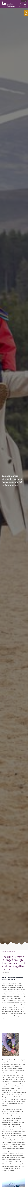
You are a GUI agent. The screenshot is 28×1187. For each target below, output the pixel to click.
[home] (8, 4)
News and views (10, 951)
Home (3, 951)
